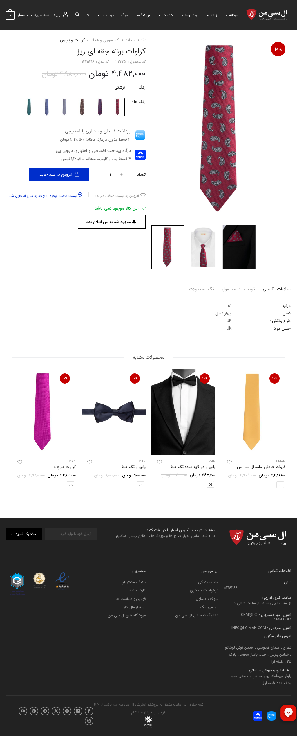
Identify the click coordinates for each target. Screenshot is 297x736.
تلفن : (286, 582)
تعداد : (140, 174)
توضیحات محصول (238, 289)
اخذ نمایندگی (208, 582)
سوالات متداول (207, 599)
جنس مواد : (281, 328)
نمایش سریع (253, 447)
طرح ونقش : (280, 321)
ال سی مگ (209, 607)
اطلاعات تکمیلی (277, 289)
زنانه (214, 15)
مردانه (233, 15)
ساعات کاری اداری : (276, 597)
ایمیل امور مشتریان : (274, 615)
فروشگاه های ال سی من (127, 615)
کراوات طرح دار (63, 467)
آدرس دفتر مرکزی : (276, 636)
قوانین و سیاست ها (131, 599)
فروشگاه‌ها (142, 15)
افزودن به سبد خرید (55, 174)
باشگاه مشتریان (134, 582)
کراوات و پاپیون (72, 40)
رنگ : (141, 87)
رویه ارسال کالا (135, 607)
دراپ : (285, 306)
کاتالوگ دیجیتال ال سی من (196, 615)
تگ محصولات (201, 289)
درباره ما (108, 15)
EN (87, 15)
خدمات (167, 15)
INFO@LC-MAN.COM (248, 628)
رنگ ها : (139, 102)
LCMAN (209, 461)
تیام (134, 712)
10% (278, 49)
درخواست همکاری (204, 590)
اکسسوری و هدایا (105, 40)
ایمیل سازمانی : (278, 628)
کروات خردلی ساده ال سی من (261, 467)
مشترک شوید (25, 534)
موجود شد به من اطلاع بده (108, 222)
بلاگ (124, 15)
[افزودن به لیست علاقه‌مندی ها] (229, 462)
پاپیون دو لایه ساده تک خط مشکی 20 (184, 467)
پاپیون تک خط (134, 467)
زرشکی (119, 87)
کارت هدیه (137, 590)
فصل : (285, 313)
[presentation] (281, 430)
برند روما (191, 15)
